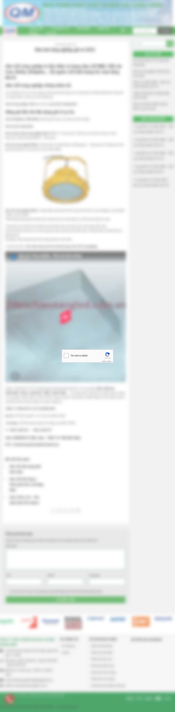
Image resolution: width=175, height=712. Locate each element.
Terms (109, 361)
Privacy (104, 361)
